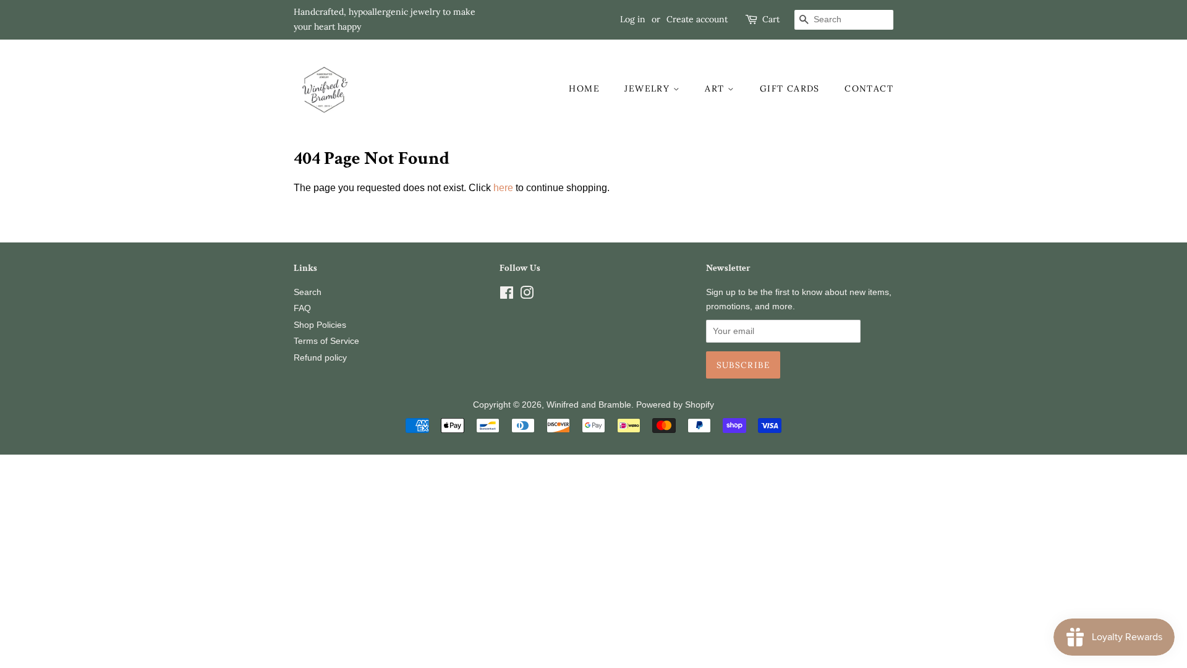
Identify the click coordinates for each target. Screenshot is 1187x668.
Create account (697, 19)
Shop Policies (320, 325)
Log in (632, 19)
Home (584, 88)
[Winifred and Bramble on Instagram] (527, 295)
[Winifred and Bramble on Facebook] (507, 295)
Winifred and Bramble (589, 404)
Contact (869, 88)
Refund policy (320, 357)
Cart (771, 19)
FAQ (302, 308)
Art (716, 88)
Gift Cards (790, 88)
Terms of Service (326, 341)
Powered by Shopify (675, 404)
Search (307, 292)
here (503, 187)
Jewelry (648, 88)
